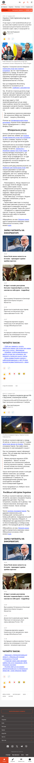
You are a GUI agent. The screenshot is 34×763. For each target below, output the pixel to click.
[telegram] (22, 746)
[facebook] (8, 746)
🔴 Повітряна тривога (16, 10)
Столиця (8, 755)
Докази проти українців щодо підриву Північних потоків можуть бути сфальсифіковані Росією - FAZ (16, 311)
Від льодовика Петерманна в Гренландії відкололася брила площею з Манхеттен (17, 300)
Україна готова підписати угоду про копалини (16, 136)
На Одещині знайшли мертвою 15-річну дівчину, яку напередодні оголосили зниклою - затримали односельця (17, 334)
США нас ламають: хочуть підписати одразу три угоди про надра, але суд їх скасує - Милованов (17, 348)
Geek (27, 755)
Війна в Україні (6, 694)
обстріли (10, 696)
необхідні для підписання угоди (14, 168)
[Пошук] (28, 2)
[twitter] (17, 746)
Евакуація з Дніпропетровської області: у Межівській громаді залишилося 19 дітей (15, 657)
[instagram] (12, 746)
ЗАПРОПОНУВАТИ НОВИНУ (17, 711)
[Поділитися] (8, 38)
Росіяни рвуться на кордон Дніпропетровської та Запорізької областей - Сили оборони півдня (15, 669)
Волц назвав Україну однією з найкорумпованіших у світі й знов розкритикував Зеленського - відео (15, 360)
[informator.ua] (3, 2)
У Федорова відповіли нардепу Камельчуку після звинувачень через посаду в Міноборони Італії (16, 324)
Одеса (24, 694)
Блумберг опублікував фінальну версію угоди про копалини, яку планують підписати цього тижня (15, 354)
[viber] (26, 746)
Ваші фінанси (15, 755)
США (16, 385)
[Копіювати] (12, 38)
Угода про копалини (8, 385)
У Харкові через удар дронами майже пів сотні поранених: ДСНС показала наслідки (15, 663)
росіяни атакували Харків (17, 511)
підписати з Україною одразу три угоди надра (15, 150)
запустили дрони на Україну (13, 444)
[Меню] (32, 2)
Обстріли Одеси (16, 694)
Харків (4, 696)
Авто (22, 755)
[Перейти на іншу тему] (24, 2)
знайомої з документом (21, 88)
